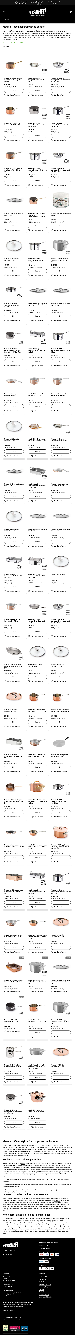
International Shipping (45, 1297)
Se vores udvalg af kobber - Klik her (13, 43)
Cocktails (42, 1292)
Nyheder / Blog (43, 1287)
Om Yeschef (42, 1279)
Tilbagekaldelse (44, 1294)
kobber (23, 1163)
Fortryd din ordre (11, 1317)
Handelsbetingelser (45, 1284)
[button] (70, 12)
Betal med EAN (43, 1246)
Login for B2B (43, 1277)
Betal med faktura (44, 1248)
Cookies (41, 1289)
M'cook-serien (52, 1198)
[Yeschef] (37, 12)
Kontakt (41, 1282)
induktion (57, 1200)
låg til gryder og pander (32, 1231)
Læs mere (6, 46)
